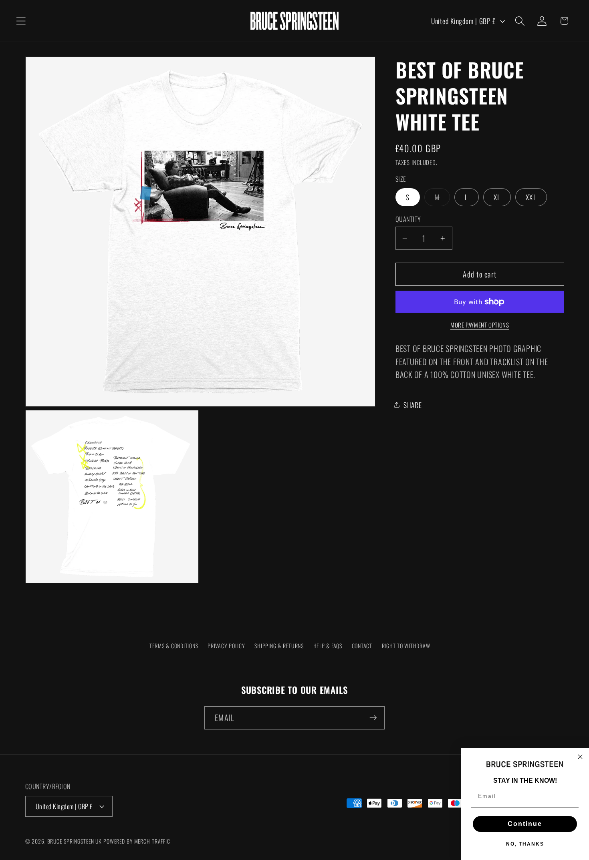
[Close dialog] (580, 757)
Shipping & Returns (279, 645)
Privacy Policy (226, 645)
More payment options (479, 325)
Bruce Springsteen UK (74, 841)
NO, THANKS (525, 844)
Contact (362, 645)
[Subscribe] (373, 717)
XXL (531, 197)
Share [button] (412, 404)
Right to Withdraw (406, 645)
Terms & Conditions (173, 645)
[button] (21, 21)
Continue (525, 823)
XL (497, 197)
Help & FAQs (327, 645)
